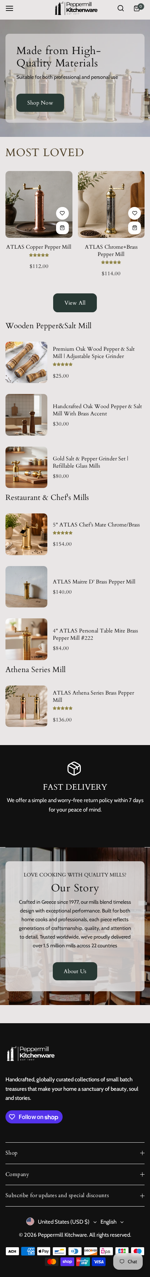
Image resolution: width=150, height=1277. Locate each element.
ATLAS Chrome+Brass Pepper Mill (111, 250)
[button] (80, 828)
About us (75, 971)
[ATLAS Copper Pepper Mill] (38, 204)
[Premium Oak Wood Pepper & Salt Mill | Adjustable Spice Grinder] (26, 362)
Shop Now (40, 102)
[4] (26, 639)
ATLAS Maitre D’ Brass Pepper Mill (94, 581)
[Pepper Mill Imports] (75, 8)
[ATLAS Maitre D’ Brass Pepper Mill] (26, 587)
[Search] (120, 8)
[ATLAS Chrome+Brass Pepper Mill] (111, 204)
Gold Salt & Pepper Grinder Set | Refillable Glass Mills (90, 462)
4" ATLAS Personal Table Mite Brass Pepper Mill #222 (95, 634)
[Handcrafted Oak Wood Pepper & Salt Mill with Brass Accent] (26, 415)
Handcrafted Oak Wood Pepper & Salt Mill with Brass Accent (97, 410)
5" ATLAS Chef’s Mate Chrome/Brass (96, 524)
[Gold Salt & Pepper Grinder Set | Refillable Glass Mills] (26, 467)
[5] (26, 534)
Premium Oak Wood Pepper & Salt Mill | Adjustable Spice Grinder (94, 352)
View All (75, 302)
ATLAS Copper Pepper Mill (38, 247)
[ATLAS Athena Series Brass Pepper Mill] (26, 706)
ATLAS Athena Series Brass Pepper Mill (93, 696)
